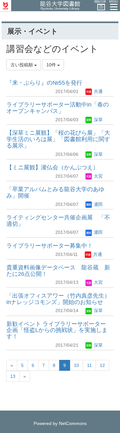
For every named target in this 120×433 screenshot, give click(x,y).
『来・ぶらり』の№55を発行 (44, 83)
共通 (97, 91)
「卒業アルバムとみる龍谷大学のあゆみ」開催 (55, 192)
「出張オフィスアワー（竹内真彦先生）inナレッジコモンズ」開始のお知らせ (58, 299)
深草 (97, 119)
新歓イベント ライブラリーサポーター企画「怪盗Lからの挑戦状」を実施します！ (57, 330)
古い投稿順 (22, 64)
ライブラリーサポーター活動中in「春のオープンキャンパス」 (57, 107)
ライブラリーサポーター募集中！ (49, 245)
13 (12, 376)
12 (102, 365)
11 (89, 365)
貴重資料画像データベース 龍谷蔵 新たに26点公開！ (58, 270)
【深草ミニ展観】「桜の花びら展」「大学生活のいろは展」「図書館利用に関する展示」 (58, 139)
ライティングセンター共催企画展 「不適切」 (58, 220)
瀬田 (97, 204)
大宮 (97, 176)
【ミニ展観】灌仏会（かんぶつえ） (52, 167)
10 (76, 365)
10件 (51, 64)
